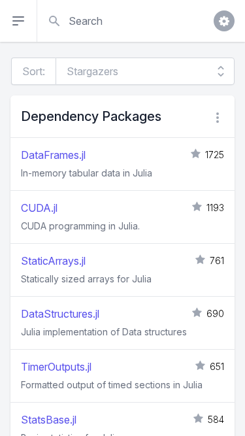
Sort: (33, 71)
